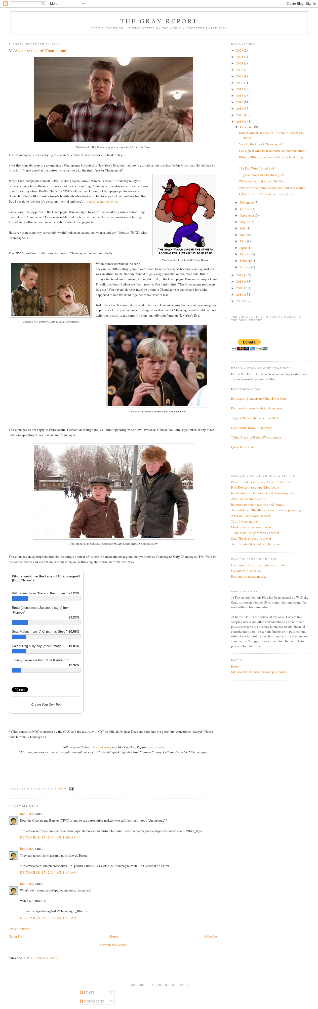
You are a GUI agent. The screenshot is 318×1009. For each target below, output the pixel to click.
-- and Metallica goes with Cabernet (255, 532)
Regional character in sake (249, 576)
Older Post (211, 936)
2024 (240, 57)
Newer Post (16, 936)
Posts (89, 992)
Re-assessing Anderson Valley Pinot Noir (258, 398)
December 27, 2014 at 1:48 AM (48, 872)
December (247, 127)
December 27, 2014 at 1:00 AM (48, 837)
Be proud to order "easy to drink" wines (257, 504)
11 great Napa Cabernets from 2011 (254, 418)
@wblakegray (101, 747)
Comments (94, 1001)
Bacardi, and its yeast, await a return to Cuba (261, 482)
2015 (240, 115)
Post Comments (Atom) (42, 957)
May (243, 241)
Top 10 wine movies (244, 521)
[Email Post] (71, 788)
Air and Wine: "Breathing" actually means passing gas (267, 510)
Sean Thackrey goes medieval (251, 538)
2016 (240, 108)
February (246, 260)
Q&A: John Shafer (243, 447)
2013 (240, 275)
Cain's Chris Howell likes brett (251, 427)
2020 (240, 82)
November (247, 202)
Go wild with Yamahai (246, 570)
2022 (240, 69)
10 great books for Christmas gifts (261, 174)
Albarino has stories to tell (248, 499)
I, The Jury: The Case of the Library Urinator (268, 194)
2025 (240, 50)
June (243, 234)
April (244, 247)
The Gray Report (159, 21)
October (245, 209)
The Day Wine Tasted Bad (256, 168)
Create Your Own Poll (46, 704)
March (244, 254)
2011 (240, 288)
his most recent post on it (100, 201)
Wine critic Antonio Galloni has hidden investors (272, 187)
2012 (240, 281)
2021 (240, 76)
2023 (240, 63)
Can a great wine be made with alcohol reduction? (272, 150)
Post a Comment (20, 928)
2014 (240, 121)
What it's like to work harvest (250, 515)
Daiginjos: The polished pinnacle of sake (258, 565)
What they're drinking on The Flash (262, 181)
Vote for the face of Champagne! (260, 144)
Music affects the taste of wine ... (253, 527)
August (245, 222)
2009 (240, 301)
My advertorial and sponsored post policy (259, 672)
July (243, 228)
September (247, 215)
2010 (240, 294)
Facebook (157, 747)
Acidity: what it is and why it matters (255, 544)
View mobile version (113, 944)
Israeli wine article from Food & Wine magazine (263, 493)
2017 (240, 102)
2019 (240, 89)
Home (114, 936)
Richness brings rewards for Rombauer (256, 408)
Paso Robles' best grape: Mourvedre (255, 487)
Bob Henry (27, 813)
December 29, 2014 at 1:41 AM (48, 917)
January (245, 267)
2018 (240, 95)
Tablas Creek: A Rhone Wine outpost (256, 437)
